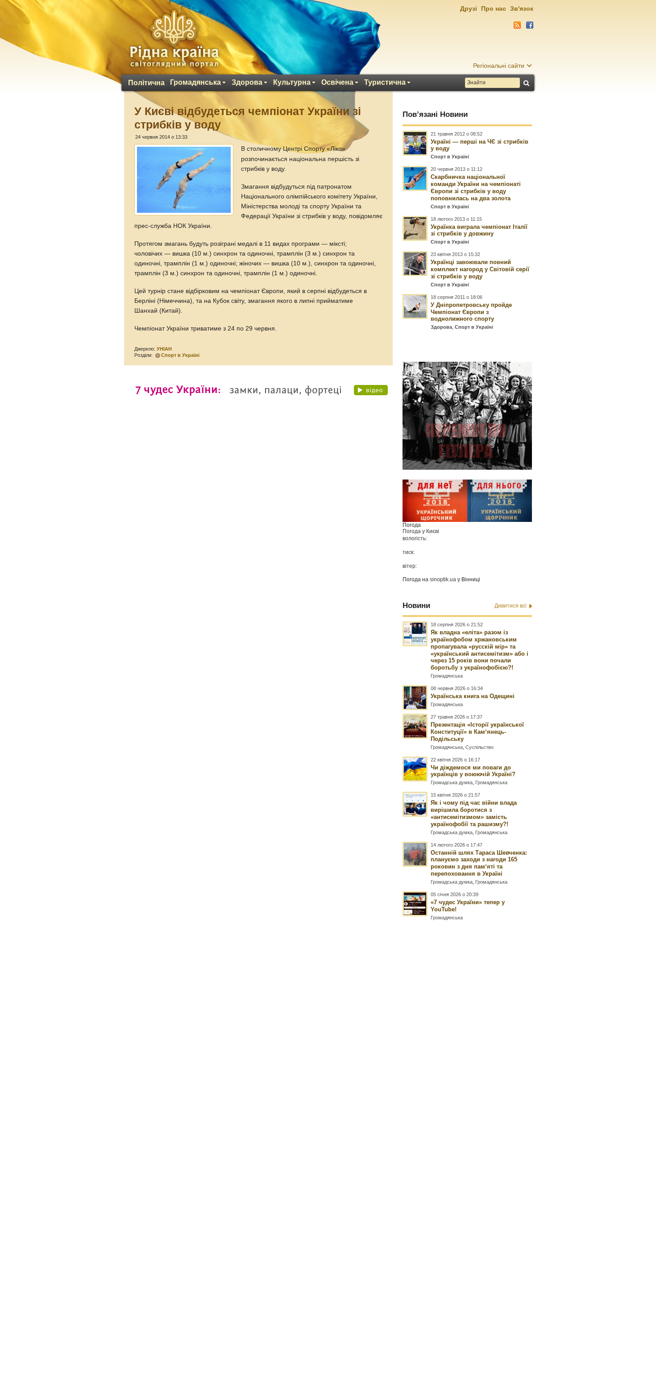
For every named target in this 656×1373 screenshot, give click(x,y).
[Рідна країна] (174, 38)
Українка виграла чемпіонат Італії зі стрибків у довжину (479, 230)
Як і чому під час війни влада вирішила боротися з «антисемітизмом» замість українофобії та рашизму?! (474, 813)
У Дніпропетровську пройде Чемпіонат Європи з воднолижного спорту (471, 312)
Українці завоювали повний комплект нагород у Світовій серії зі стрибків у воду (480, 269)
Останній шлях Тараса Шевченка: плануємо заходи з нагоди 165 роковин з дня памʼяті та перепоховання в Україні (479, 863)
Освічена (337, 82)
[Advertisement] (328, 1130)
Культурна (292, 82)
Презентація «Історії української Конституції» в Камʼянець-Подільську (477, 731)
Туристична (385, 82)
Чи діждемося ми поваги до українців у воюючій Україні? (473, 771)
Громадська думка (452, 782)
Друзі (468, 8)
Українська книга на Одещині (473, 696)
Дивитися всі (510, 606)
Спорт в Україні (180, 355)
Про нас (493, 8)
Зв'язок (521, 8)
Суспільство (479, 747)
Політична (146, 83)
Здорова (247, 82)
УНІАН (164, 349)
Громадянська (195, 82)
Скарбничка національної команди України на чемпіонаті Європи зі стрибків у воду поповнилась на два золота (476, 188)
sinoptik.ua (443, 579)
